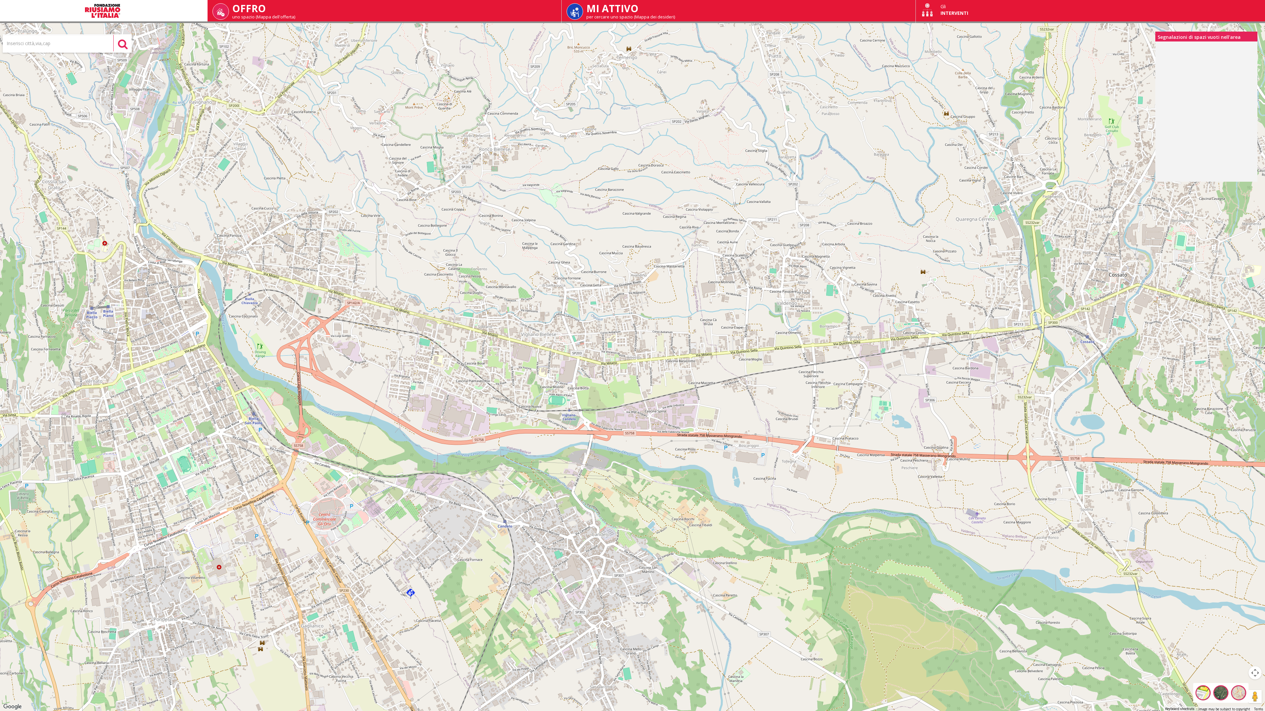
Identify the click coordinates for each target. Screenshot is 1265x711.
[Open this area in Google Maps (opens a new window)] (12, 706)
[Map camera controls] (1255, 672)
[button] (410, 594)
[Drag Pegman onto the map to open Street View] (1255, 696)
